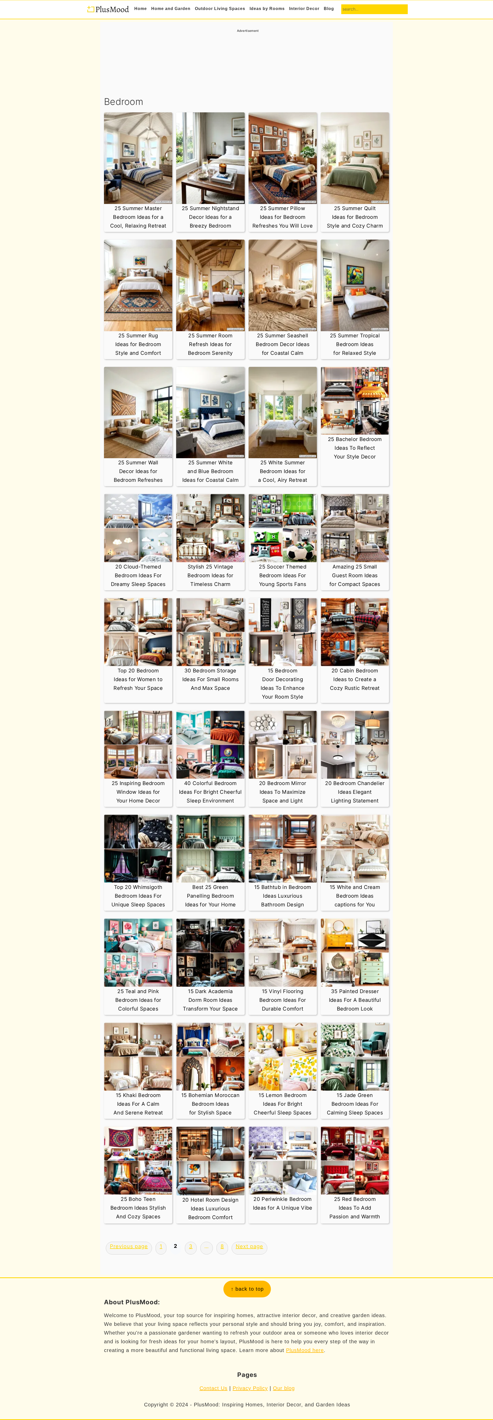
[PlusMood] (108, 10)
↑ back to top (247, 1289)
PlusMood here (305, 1350)
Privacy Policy (250, 1388)
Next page (249, 1246)
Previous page (129, 1246)
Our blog (284, 1388)
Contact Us (213, 1388)
